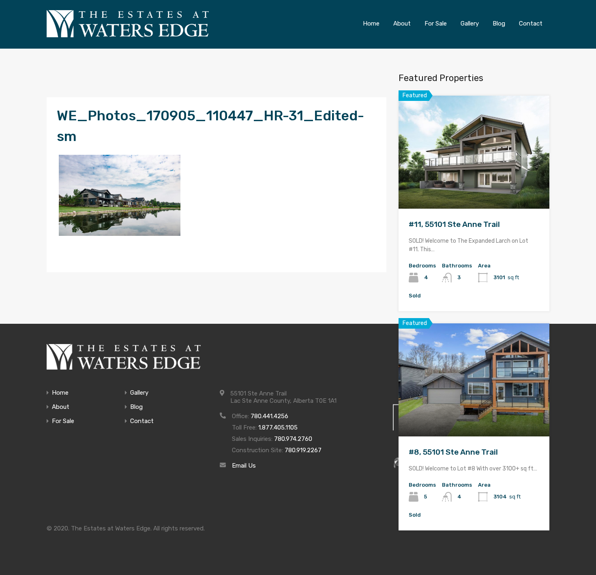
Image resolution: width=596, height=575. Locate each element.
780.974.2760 (293, 438)
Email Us (244, 465)
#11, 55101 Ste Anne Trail (454, 224)
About (60, 407)
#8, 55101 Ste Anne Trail (453, 452)
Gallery (139, 393)
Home (60, 393)
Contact (142, 421)
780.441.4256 (269, 416)
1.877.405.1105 (278, 427)
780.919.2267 (303, 450)
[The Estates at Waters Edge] (124, 357)
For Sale (63, 421)
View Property (474, 186)
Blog (136, 407)
